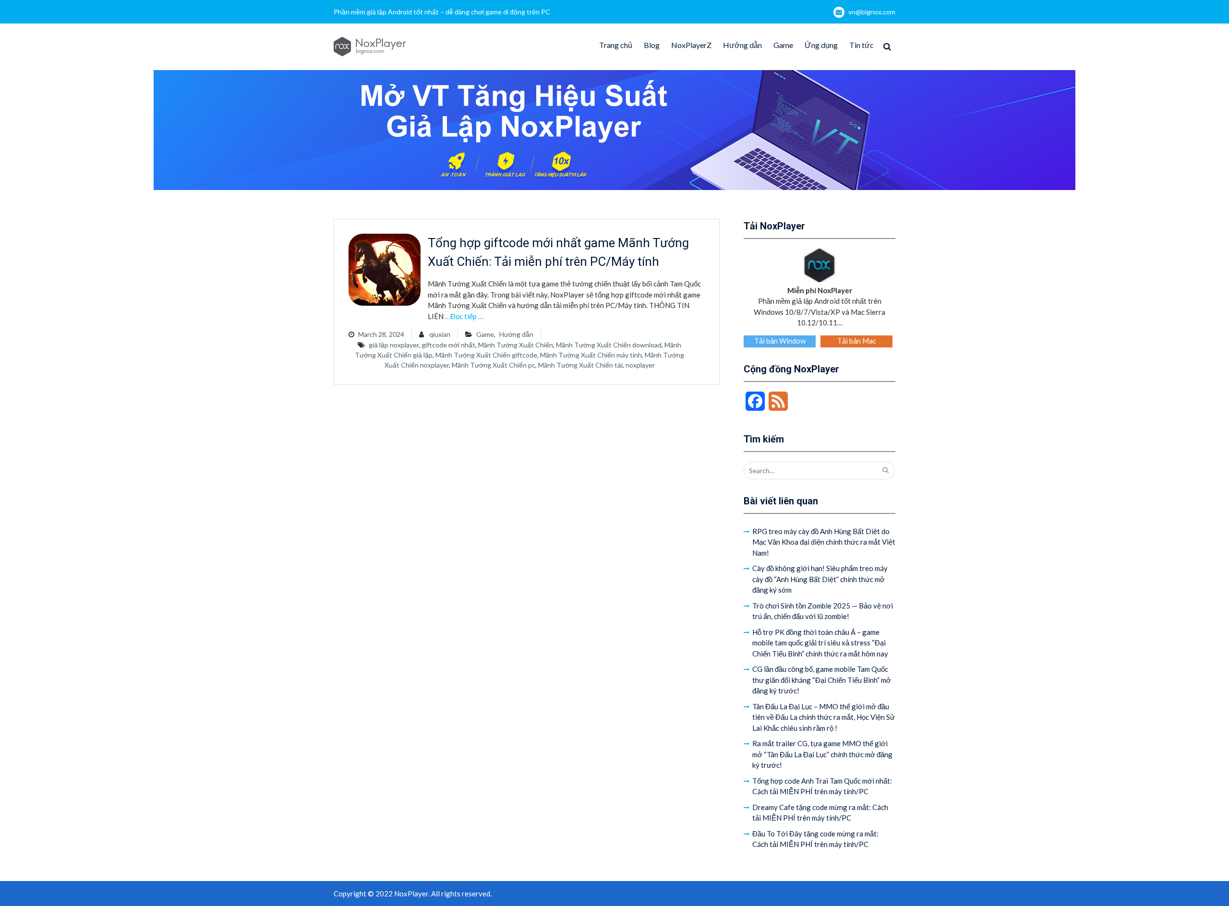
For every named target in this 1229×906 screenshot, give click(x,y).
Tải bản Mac (856, 340)
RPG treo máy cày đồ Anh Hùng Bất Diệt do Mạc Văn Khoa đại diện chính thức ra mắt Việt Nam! (823, 542)
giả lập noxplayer (394, 345)
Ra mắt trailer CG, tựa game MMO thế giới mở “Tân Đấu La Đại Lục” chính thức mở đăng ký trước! (822, 754)
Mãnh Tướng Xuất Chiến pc (493, 365)
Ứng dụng (821, 44)
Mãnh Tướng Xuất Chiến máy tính (591, 355)
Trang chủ (615, 44)
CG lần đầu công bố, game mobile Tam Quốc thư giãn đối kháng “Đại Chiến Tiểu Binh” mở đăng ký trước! (821, 680)
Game (783, 44)
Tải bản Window (780, 340)
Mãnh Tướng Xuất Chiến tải (580, 365)
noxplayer (640, 365)
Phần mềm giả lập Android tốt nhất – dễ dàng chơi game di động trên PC (442, 12)
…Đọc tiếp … (464, 316)
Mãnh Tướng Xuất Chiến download (609, 345)
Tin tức (861, 44)
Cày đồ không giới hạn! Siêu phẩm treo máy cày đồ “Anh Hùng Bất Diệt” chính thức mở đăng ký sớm (820, 579)
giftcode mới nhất (448, 345)
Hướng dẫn (742, 44)
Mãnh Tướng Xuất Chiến (515, 345)
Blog (652, 44)
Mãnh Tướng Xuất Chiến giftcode (486, 355)
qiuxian (439, 334)
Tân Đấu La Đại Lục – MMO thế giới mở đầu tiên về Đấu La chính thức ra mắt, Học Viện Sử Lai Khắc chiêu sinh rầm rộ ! (823, 717)
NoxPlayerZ (691, 44)
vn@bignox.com (871, 12)
